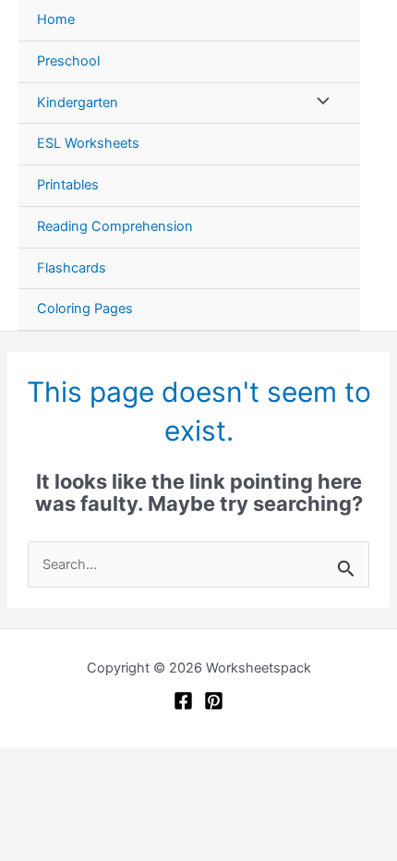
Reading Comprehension (115, 226)
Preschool (68, 61)
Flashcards (71, 268)
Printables (68, 184)
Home (56, 19)
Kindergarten (77, 102)
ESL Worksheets (88, 143)
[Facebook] (183, 700)
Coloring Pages (85, 308)
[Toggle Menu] (318, 103)
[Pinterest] (213, 700)
